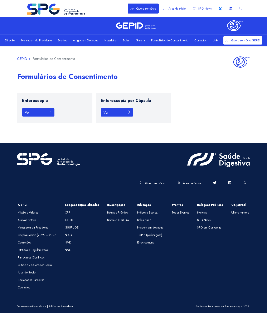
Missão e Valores (28, 212)
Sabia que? (144, 220)
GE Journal (238, 205)
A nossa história (27, 220)
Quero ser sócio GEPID (245, 40)
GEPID (22, 58)
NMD (68, 242)
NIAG (68, 235)
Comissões (24, 242)
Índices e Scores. (147, 212)
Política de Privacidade (61, 306)
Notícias (202, 212)
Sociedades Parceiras (31, 280)
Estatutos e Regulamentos (33, 250)
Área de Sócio (191, 183)
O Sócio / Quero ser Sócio (35, 265)
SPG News (204, 8)
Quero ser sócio (145, 8)
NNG (68, 250)
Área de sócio (177, 8)
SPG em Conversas (209, 227)
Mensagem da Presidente (33, 227)
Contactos (24, 287)
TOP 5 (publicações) (149, 235)
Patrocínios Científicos (31, 257)
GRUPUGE (71, 227)
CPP (67, 212)
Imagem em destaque (150, 227)
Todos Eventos (180, 212)
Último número (240, 212)
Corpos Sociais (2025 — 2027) (37, 235)
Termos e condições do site (31, 306)
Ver (28, 112)
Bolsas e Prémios (117, 212)
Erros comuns (145, 242)
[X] (220, 9)
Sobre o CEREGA (118, 220)
